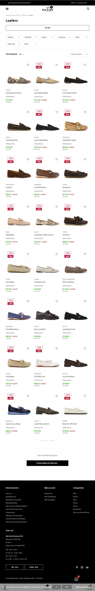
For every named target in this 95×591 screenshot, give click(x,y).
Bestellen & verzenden (13, 500)
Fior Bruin (66, 235)
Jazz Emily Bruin (68, 376)
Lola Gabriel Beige (41, 93)
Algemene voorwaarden (14, 515)
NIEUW (75, 496)
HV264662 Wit (39, 376)
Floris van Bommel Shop (81, 512)
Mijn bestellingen (50, 496)
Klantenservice (11, 496)
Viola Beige (10, 376)
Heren (75, 506)
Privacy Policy (10, 512)
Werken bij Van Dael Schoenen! (16, 522)
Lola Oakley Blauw (41, 140)
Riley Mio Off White (70, 424)
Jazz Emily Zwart (69, 329)
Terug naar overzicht (13, 15)
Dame (65, 37)
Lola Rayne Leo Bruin (13, 93)
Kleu (77, 37)
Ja (56, 587)
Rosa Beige (10, 282)
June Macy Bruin (12, 140)
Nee (66, 587)
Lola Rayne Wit (39, 282)
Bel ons (14, 567)
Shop (75, 500)
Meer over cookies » (83, 587)
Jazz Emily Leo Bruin (41, 424)
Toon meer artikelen (47, 463)
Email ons (34, 567)
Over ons (9, 493)
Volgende (53, 440)
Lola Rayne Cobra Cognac (43, 235)
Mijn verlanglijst (49, 500)
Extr (26, 44)
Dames (24, 15)
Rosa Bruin (67, 187)
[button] (7, 8)
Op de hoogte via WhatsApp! (15, 518)
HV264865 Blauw (12, 329)
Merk (10, 37)
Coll (28, 37)
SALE (74, 493)
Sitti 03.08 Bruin (68, 282)
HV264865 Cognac (69, 140)
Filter (47, 28)
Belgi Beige (10, 235)
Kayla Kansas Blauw (13, 424)
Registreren (48, 493)
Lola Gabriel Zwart (70, 93)
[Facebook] (77, 567)
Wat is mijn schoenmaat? (14, 509)
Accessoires (77, 509)
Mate (44, 37)
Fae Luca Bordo (40, 329)
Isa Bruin (9, 187)
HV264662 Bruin (40, 187)
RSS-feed (39, 578)
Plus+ (33, 578)
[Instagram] (82, 567)
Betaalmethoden (11, 503)
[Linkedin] (87, 567)
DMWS (28, 578)
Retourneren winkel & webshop (16, 506)
